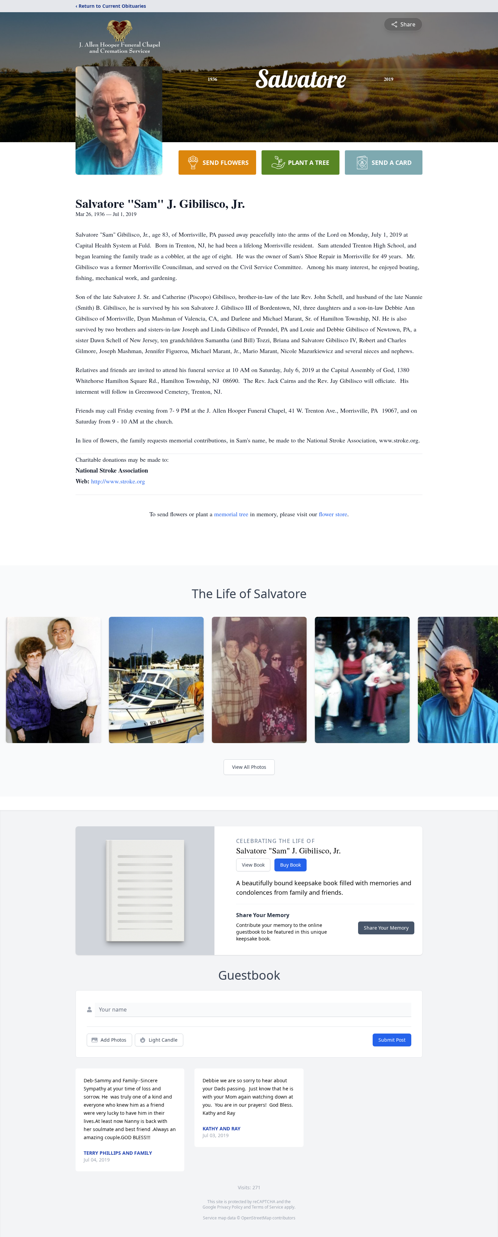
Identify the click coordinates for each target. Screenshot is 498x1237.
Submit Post (392, 1040)
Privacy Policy (230, 1207)
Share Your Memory (386, 928)
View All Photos (249, 767)
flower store (333, 514)
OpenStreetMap (256, 1218)
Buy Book (290, 865)
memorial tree (231, 514)
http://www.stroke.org (118, 481)
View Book (253, 865)
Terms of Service (267, 1207)
